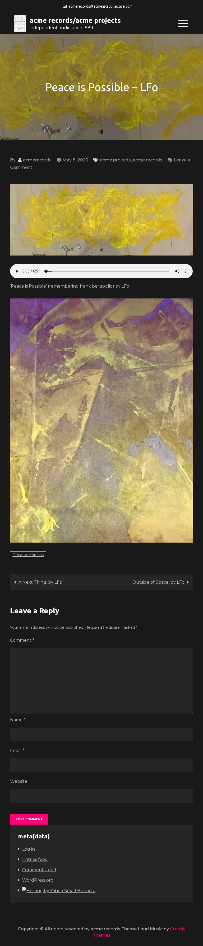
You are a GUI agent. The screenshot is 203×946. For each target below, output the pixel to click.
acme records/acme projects (75, 20)
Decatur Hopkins (28, 554)
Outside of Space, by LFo (158, 582)
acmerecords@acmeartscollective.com (100, 6)
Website (18, 781)
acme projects (115, 159)
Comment (22, 640)
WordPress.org (38, 880)
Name (18, 719)
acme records (147, 159)
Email (17, 750)
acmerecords (37, 159)
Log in (28, 849)
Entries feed (35, 859)
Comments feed (39, 869)
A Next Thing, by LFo (40, 582)
